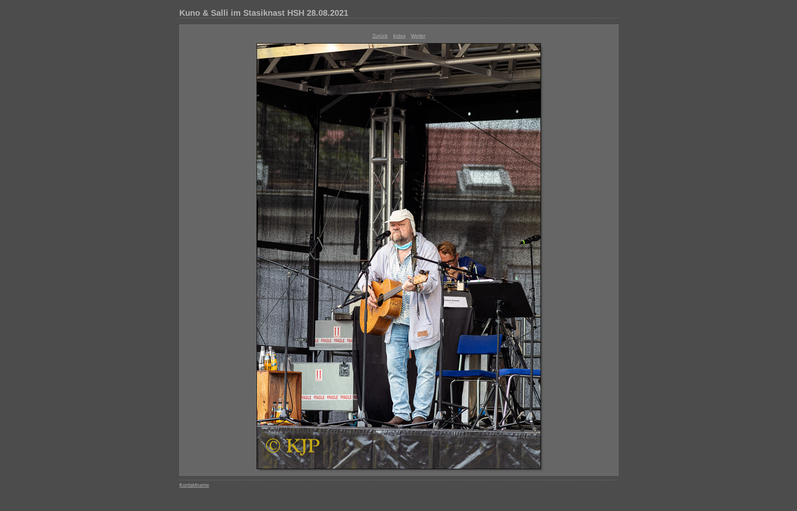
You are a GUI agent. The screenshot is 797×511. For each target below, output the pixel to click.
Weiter (418, 36)
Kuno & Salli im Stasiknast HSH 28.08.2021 (263, 12)
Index (399, 36)
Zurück (380, 36)
